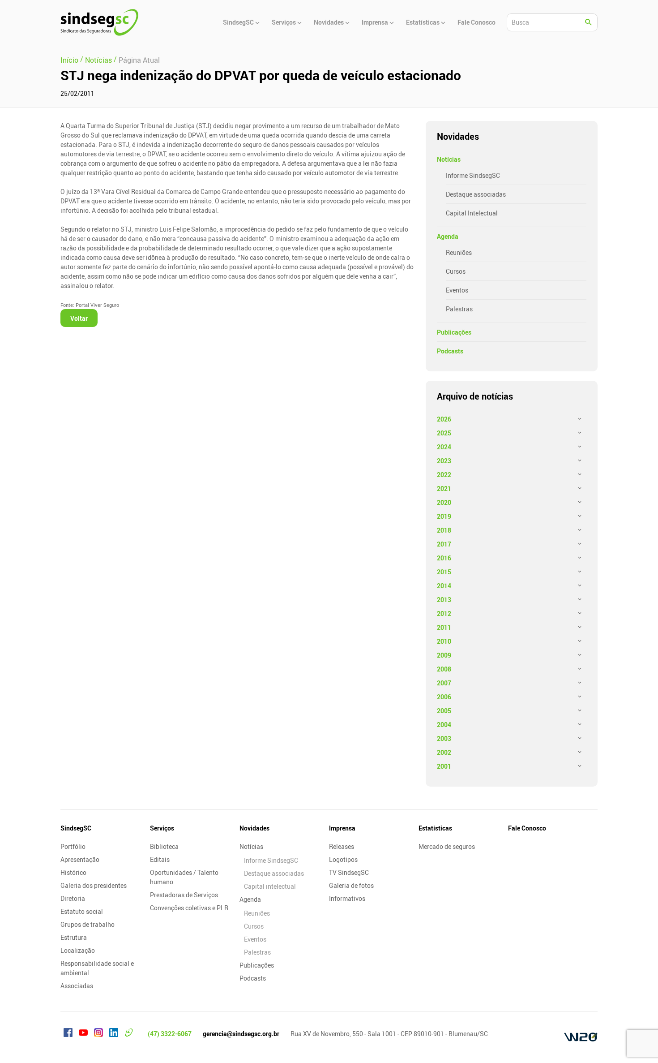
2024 (444, 447)
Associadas (76, 985)
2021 (444, 488)
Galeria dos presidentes (93, 885)
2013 (444, 599)
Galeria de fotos (351, 885)
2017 (444, 544)
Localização (77, 950)
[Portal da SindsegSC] (128, 1034)
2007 (444, 683)
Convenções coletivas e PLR (189, 908)
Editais (160, 859)
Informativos (347, 898)
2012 (444, 613)
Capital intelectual (270, 886)
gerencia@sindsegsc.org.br (241, 1033)
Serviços (162, 828)
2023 (444, 460)
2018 (444, 530)
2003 (444, 738)
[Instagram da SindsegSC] (98, 1034)
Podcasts (450, 351)
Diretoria (72, 898)
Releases (341, 846)
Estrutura (73, 937)
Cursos (456, 271)
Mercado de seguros (447, 846)
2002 (444, 752)
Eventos (457, 290)
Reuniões (459, 252)
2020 (444, 502)
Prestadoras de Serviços (184, 895)
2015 (444, 572)
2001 (444, 766)
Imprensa (342, 828)
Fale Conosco (527, 828)
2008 (444, 669)
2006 (444, 697)
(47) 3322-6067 (170, 1033)
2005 (444, 710)
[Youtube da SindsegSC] (83, 1034)
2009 (444, 655)
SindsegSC (75, 828)
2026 (444, 419)
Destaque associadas (476, 194)
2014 (444, 585)
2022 (444, 474)
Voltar (79, 318)
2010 (444, 641)
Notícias (449, 159)
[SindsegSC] (99, 22)
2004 (444, 724)
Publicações (454, 332)
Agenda (447, 236)
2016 (444, 558)
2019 (444, 516)
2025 (444, 433)
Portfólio (72, 846)
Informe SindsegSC (473, 175)
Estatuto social (81, 911)
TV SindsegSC (349, 872)
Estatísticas (435, 828)
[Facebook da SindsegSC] (68, 1034)
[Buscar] (589, 22)
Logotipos (343, 859)
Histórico (73, 872)
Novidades (254, 828)
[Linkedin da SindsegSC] (113, 1034)
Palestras (459, 309)
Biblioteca (164, 846)
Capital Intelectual (472, 213)
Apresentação (79, 859)
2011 (444, 627)
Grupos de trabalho (87, 924)
